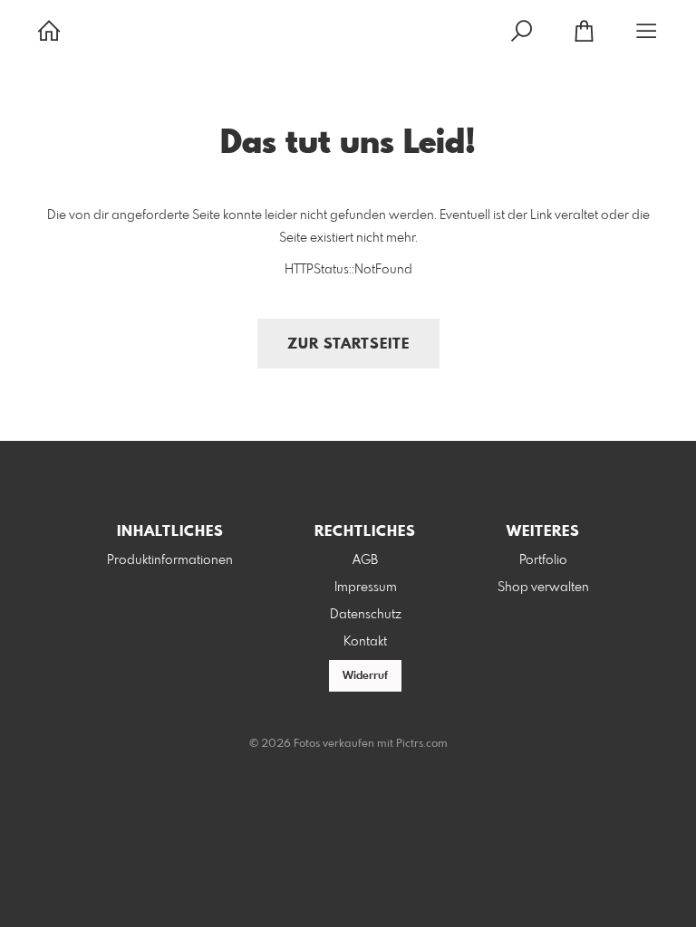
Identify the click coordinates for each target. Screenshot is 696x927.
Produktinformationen (170, 560)
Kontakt (365, 642)
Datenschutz (365, 614)
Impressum (365, 587)
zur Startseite (348, 344)
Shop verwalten (543, 587)
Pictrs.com (422, 744)
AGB (365, 560)
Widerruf (365, 676)
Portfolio (543, 560)
